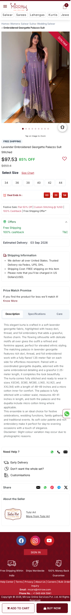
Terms (19, 581)
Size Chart (27, 172)
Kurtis (53, 14)
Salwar (8, 14)
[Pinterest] (52, 487)
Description (13, 313)
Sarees (21, 14)
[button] (23, 129)
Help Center (7, 581)
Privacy (29, 581)
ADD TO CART (19, 608)
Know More (10, 300)
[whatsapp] (45, 487)
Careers (51, 581)
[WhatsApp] (52, 452)
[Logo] (19, 7)
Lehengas (37, 14)
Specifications (37, 313)
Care (60, 313)
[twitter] (66, 487)
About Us (40, 581)
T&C (65, 232)
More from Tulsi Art (38, 516)
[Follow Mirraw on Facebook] (21, 541)
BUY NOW (53, 608)
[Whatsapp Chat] (66, 413)
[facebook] (59, 487)
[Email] (65, 452)
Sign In (36, 552)
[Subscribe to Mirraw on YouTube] (49, 541)
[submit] (64, 158)
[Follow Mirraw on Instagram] (35, 541)
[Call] (58, 452)
